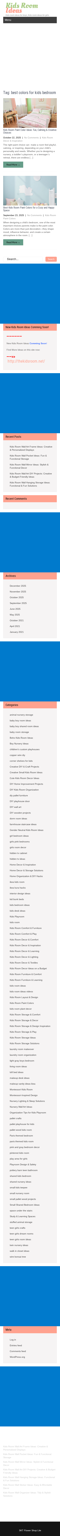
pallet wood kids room (21, 1130)
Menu (8, 20)
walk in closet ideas (19, 1251)
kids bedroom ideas (20, 905)
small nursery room (19, 1193)
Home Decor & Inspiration (23, 864)
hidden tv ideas (17, 859)
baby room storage (19, 732)
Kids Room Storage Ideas (23, 1037)
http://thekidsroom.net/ (26, 361)
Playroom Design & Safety (23, 1164)
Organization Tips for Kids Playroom (28, 1112)
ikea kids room (17, 882)
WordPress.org (17, 1357)
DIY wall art (15, 807)
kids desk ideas (17, 910)
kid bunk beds (17, 899)
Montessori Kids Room (21, 1089)
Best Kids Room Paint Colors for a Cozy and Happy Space (28, 209)
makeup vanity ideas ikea (22, 1083)
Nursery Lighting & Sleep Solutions (27, 1101)
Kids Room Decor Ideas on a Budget (28, 968)
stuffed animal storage (21, 1222)
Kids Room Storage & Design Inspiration (30, 1026)
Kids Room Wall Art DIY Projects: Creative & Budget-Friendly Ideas (31, 475)
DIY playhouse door (20, 801)
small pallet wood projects (23, 1199)
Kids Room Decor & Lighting (24, 957)
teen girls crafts (17, 1228)
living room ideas (18, 1066)
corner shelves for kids (21, 761)
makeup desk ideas (19, 1078)
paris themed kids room (22, 1141)
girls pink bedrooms (20, 841)
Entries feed (16, 1345)
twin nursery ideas (19, 1245)
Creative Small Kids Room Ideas (26, 772)
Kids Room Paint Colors (22, 1003)
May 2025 (15, 614)
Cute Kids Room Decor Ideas (24, 778)
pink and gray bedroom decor (25, 1147)
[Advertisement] (30, 55)
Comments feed (18, 1351)
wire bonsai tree (18, 1256)
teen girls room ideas (20, 1239)
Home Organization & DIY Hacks (26, 876)
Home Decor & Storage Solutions (26, 870)
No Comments (31, 137)
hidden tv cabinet (18, 853)
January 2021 (17, 632)
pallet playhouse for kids (22, 1124)
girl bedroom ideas (19, 836)
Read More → (13, 164)
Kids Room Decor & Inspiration (25, 945)
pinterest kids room (19, 1153)
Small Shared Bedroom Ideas (25, 1205)
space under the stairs (21, 1210)
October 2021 (17, 620)
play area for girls (18, 1158)
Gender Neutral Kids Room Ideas (26, 830)
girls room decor (18, 847)
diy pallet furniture (19, 795)
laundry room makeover (22, 1049)
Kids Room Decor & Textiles (24, 962)
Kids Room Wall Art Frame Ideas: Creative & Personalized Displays (31, 448)
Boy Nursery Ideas (19, 743)
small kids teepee (18, 1187)
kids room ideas (18, 985)
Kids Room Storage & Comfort (25, 1014)
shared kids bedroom (20, 1176)
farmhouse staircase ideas (23, 824)
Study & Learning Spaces (22, 1216)
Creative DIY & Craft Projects (24, 766)
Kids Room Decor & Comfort (24, 939)
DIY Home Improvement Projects (26, 784)
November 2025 (18, 591)
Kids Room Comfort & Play (23, 934)
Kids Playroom (17, 916)
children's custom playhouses (25, 749)
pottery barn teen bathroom (24, 1170)
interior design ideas (20, 893)
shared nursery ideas (20, 1181)
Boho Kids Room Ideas (21, 738)
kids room (15, 922)
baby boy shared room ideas (24, 726)
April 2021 (15, 626)
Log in (13, 1339)
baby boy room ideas (20, 720)
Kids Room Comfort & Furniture (26, 928)
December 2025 (18, 586)
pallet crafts (15, 1118)
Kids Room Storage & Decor (24, 1020)
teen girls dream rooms (21, 1233)
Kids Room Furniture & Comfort (26, 974)
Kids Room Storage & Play (23, 1032)
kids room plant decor (21, 1009)
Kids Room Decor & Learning (24, 951)
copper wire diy (17, 755)
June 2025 (15, 609)
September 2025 (18, 603)
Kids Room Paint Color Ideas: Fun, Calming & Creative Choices (29, 131)
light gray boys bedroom (22, 1060)
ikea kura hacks (18, 887)
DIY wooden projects (20, 812)
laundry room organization (23, 1055)
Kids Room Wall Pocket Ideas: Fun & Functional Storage (28, 457)
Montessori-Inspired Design (24, 1095)
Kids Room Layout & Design (24, 997)
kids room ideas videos (21, 991)
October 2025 (17, 597)
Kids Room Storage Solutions (24, 1043)
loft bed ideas (16, 1072)
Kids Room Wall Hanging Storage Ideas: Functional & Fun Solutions (30, 484)
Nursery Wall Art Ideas (21, 1107)
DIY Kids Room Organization (24, 789)
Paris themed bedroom (21, 1135)
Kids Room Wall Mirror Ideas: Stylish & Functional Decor (29, 466)
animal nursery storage (21, 714)
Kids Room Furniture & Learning (26, 980)
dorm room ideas (18, 818)
